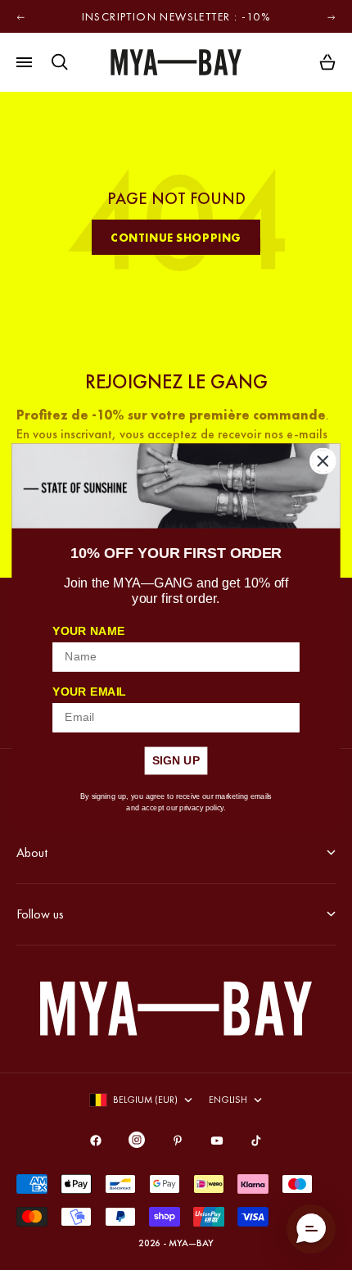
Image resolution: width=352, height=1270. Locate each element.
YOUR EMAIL (89, 691)
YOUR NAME (88, 630)
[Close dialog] (323, 461)
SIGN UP (176, 760)
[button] (311, 1229)
